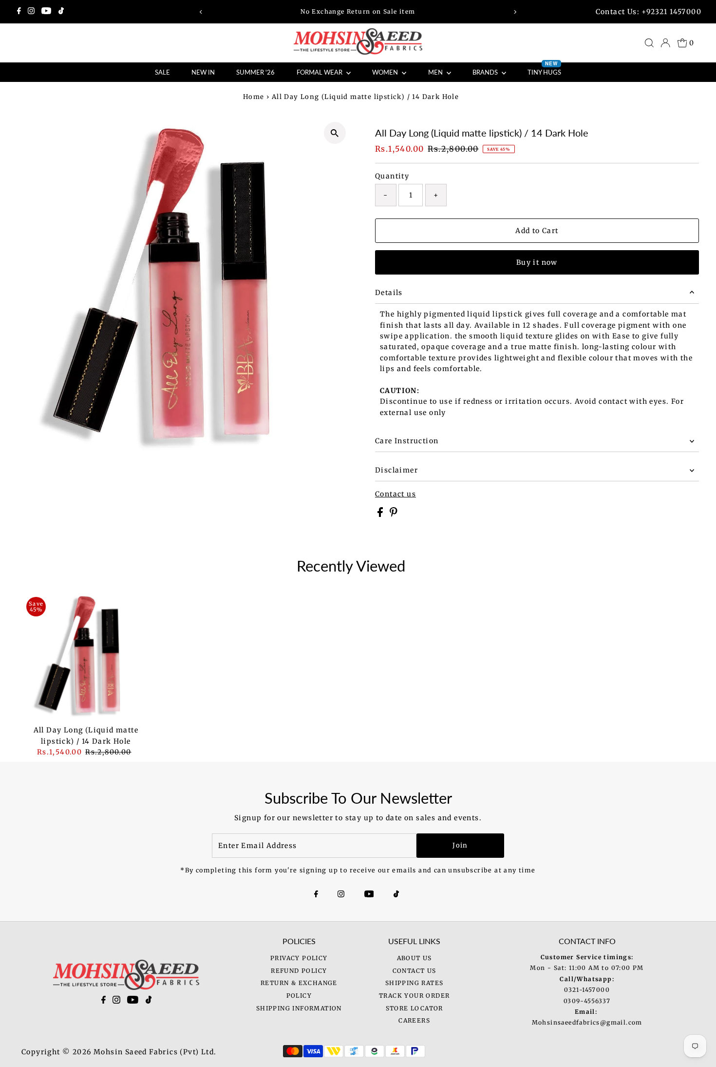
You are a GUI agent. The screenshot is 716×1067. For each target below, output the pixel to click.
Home (253, 97)
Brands (485, 72)
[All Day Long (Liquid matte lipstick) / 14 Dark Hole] (85, 656)
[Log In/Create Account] (665, 43)
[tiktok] (148, 1001)
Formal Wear (320, 72)
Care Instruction (406, 440)
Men (436, 72)
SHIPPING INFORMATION (299, 1008)
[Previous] (201, 12)
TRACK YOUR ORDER (414, 995)
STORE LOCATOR (414, 1008)
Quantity (392, 176)
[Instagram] (31, 11)
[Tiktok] (61, 11)
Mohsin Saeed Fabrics (136, 1051)
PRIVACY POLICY (299, 958)
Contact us (395, 494)
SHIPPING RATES (414, 983)
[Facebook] (19, 11)
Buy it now (537, 262)
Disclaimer (396, 470)
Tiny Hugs (544, 69)
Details (389, 292)
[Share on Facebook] (381, 514)
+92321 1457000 (671, 11)
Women (385, 72)
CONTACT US (414, 970)
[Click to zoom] (335, 133)
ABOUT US (414, 958)
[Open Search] (649, 43)
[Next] (515, 12)
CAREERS (414, 1020)
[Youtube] (46, 11)
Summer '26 (255, 72)
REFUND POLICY (299, 970)
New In (203, 72)
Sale (162, 72)
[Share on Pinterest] (393, 514)
